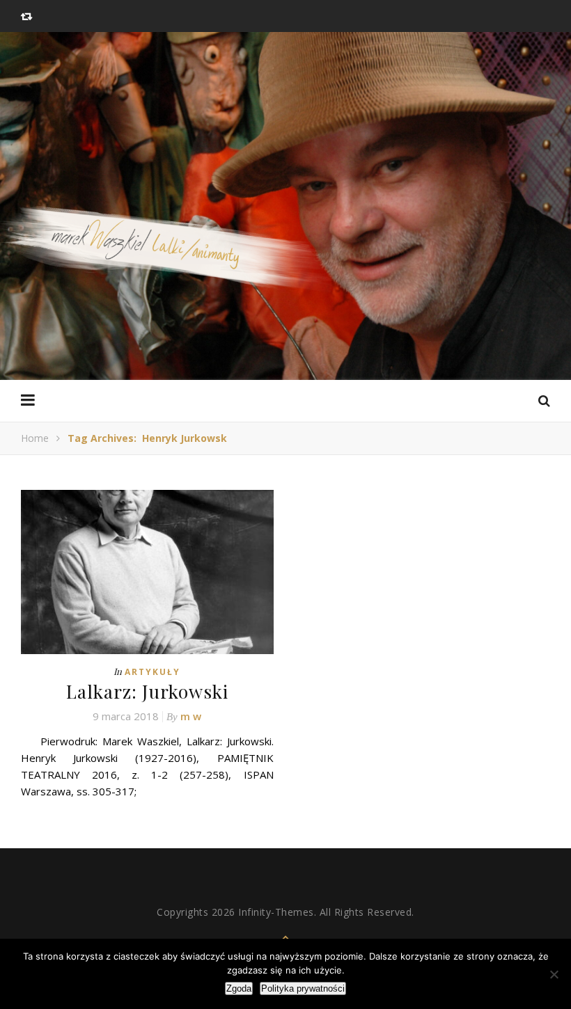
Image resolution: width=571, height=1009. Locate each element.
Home (35, 438)
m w (190, 716)
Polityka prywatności (303, 988)
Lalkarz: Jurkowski (147, 691)
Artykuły (152, 672)
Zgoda (238, 988)
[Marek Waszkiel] (285, 256)
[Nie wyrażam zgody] (554, 974)
